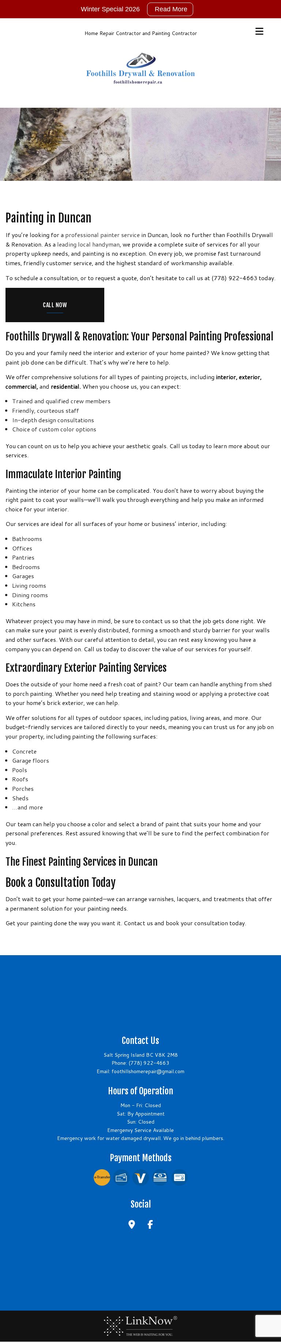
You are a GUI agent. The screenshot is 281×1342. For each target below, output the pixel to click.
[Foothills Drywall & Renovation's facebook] (150, 1225)
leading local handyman (88, 244)
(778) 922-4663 (148, 1063)
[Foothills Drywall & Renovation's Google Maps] (131, 1225)
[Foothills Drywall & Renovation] (140, 67)
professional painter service (102, 234)
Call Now (55, 305)
